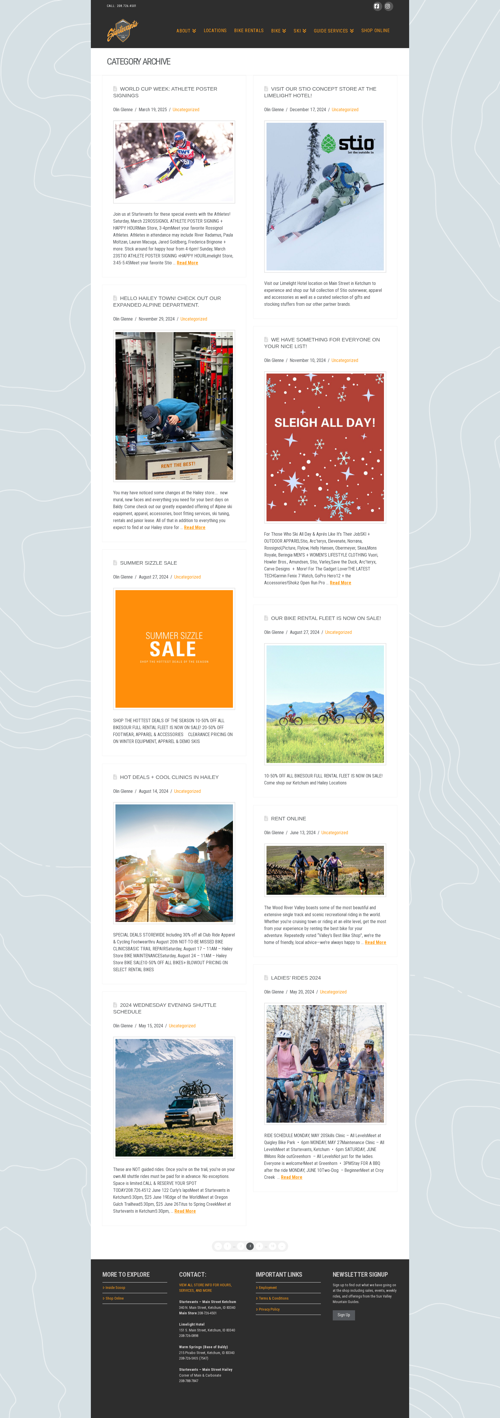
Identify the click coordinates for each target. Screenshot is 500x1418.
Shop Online (115, 1298)
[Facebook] (377, 6)
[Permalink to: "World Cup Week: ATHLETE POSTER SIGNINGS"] (174, 162)
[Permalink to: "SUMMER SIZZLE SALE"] (174, 649)
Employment (268, 1287)
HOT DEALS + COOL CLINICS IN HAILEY (169, 777)
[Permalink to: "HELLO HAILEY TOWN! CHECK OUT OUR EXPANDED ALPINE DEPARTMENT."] (174, 406)
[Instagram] (388, 6)
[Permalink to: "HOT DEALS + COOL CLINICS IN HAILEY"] (174, 863)
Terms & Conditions (273, 1298)
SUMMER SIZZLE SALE (148, 563)
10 (272, 1246)
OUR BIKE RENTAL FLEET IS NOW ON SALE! (326, 618)
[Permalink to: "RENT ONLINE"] (325, 870)
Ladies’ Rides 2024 (296, 978)
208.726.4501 (127, 6)
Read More (187, 263)
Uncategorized (186, 109)
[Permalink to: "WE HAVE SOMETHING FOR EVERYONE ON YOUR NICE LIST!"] (325, 447)
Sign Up (344, 1315)
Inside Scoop (115, 1287)
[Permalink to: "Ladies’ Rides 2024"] (325, 1064)
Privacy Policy (269, 1309)
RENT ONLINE (288, 818)
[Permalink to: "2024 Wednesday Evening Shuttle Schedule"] (174, 1098)
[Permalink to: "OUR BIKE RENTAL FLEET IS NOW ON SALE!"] (325, 704)
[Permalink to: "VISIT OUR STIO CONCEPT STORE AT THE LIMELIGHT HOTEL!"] (325, 196)
